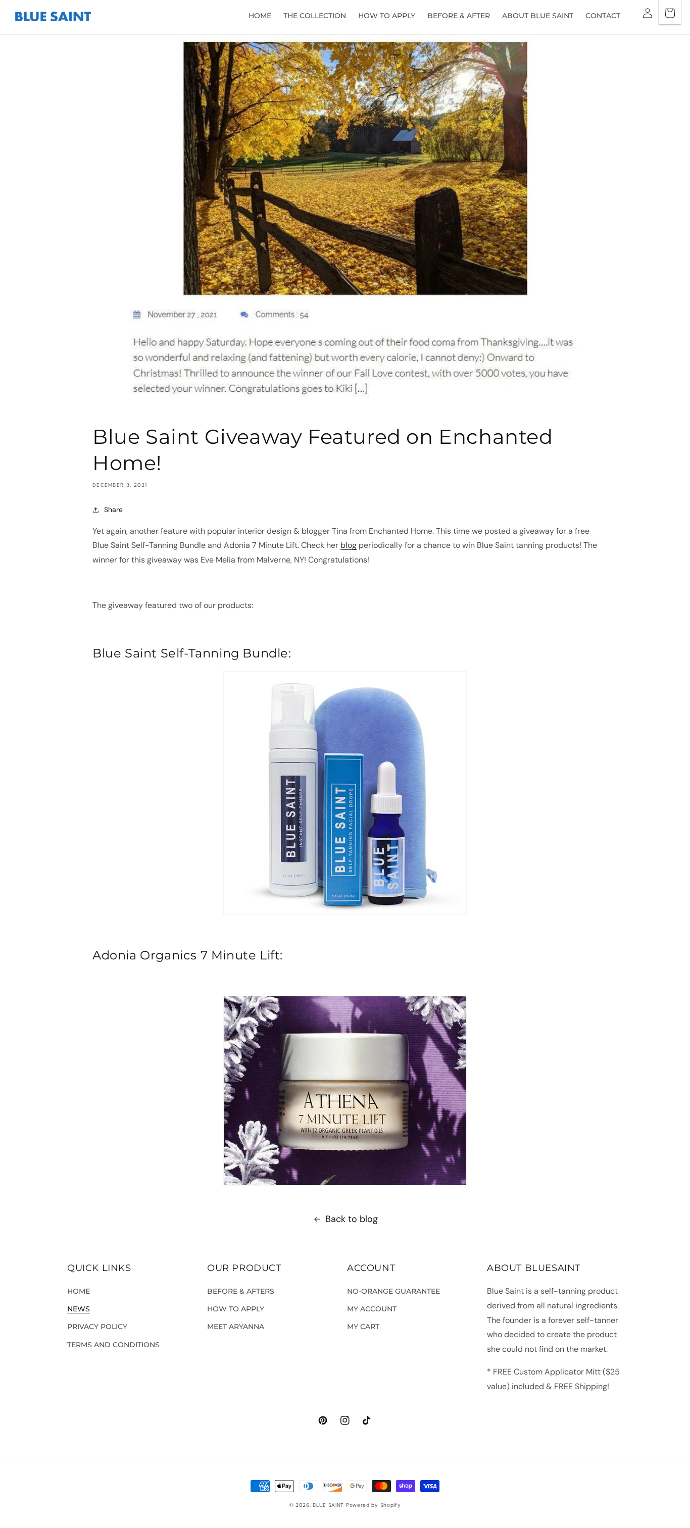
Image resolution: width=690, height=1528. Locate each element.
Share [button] (113, 509)
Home (78, 1291)
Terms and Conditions (113, 1344)
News (78, 1308)
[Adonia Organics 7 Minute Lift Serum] (345, 1091)
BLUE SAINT (328, 1505)
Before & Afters (240, 1291)
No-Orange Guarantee (393, 1291)
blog (348, 545)
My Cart (363, 1326)
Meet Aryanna (235, 1326)
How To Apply (235, 1308)
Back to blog (351, 1219)
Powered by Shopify (373, 1505)
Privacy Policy (97, 1326)
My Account (372, 1308)
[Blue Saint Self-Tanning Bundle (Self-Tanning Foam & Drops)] (345, 792)
